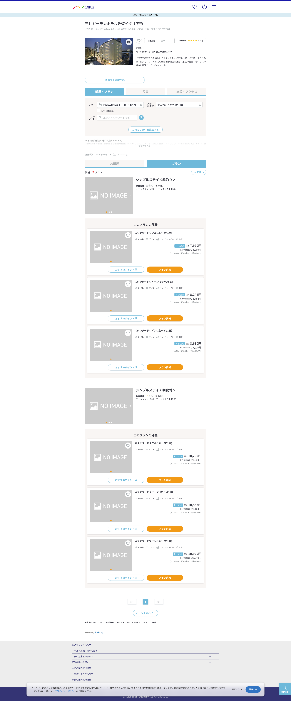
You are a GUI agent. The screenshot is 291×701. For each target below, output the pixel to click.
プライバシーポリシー (65, 691)
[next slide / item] (130, 195)
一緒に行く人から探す (82, 674)
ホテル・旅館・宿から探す (84, 650)
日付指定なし (107, 110)
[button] (109, 63)
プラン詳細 (165, 269)
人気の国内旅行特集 (81, 668)
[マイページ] (204, 8)
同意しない (237, 689)
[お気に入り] (194, 8)
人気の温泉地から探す (82, 656)
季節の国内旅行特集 (81, 679)
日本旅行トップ (91, 622)
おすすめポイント (125, 269)
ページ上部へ (143, 613)
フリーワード (92, 117)
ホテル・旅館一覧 (107, 622)
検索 (141, 117)
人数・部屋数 (150, 105)
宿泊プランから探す (81, 645)
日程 (91, 105)
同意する (253, 689)
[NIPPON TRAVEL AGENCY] (84, 6)
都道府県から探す (80, 662)
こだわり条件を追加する (145, 129)
